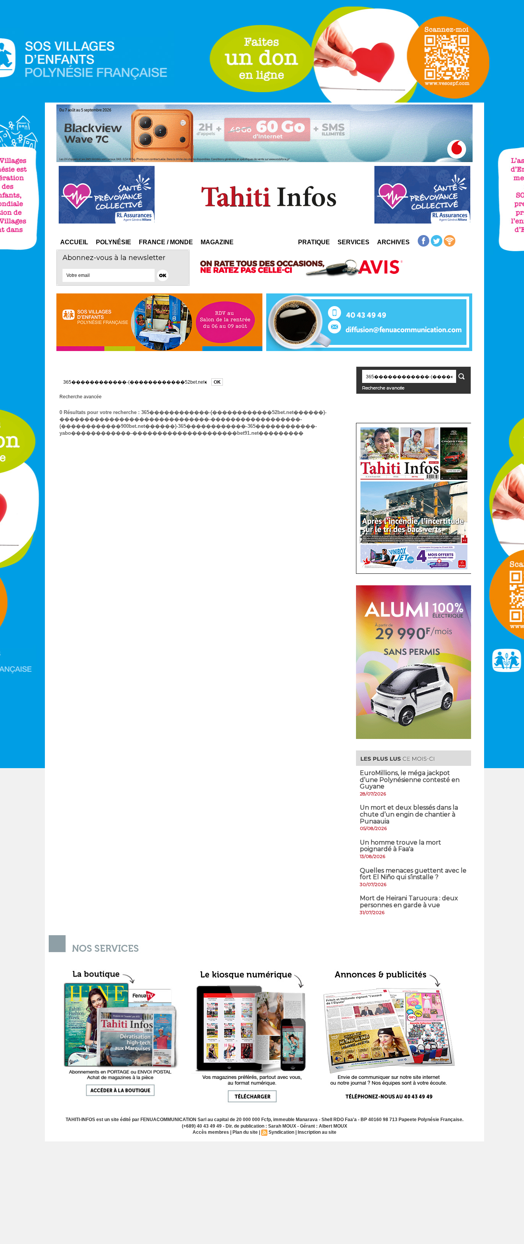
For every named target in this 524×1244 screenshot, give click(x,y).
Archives (393, 242)
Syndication (281, 1132)
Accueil (74, 242)
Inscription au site (317, 1132)
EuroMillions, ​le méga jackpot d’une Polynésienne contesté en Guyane (410, 779)
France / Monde (166, 242)
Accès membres (211, 1132)
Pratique (314, 242)
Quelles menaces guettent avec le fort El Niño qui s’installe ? (413, 874)
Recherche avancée (80, 396)
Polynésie (113, 242)
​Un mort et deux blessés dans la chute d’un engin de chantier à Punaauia (409, 814)
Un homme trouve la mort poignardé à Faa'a (400, 846)
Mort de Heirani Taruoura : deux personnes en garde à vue (409, 901)
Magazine (217, 242)
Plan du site (245, 1132)
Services (353, 242)
